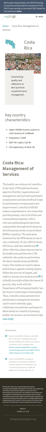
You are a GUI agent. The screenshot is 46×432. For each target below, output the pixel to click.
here (19, 11)
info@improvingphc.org (23, 419)
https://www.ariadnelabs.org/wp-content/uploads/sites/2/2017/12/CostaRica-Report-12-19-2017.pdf (24, 350)
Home (6, 25)
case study (8, 318)
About (23, 409)
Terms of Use (23, 411)
